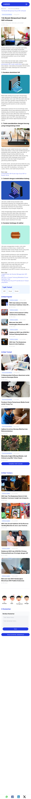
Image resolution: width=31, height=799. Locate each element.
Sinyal (10, 291)
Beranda (3, 8)
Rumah (16, 291)
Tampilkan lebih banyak (15, 464)
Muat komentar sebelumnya (15, 634)
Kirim (15, 629)
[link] (7, 4)
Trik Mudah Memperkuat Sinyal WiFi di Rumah (13, 10)
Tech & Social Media (13, 8)
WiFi (4, 291)
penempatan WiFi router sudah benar (11, 64)
